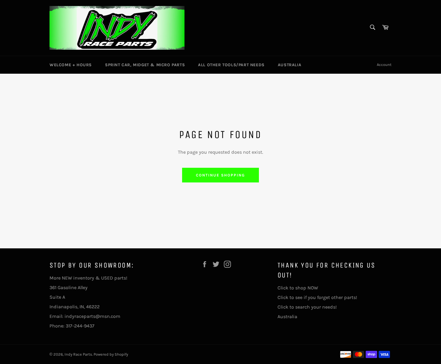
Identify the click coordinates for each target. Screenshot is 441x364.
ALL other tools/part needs (231, 64)
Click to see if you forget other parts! (317, 297)
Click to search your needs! (307, 307)
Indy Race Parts (78, 354)
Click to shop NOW (298, 288)
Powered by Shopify (111, 354)
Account (384, 64)
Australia (289, 64)
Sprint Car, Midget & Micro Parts (145, 64)
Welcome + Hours (71, 64)
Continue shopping (220, 175)
